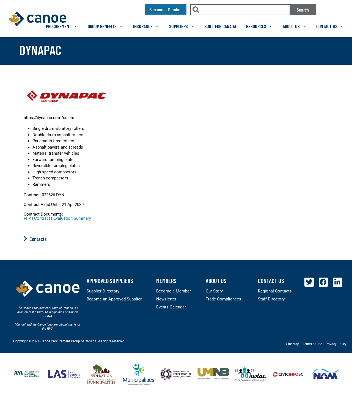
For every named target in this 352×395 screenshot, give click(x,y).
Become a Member (173, 291)
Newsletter (166, 299)
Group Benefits (102, 26)
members (166, 280)
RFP (27, 218)
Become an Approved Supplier (114, 299)
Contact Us (326, 26)
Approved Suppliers (110, 280)
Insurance (143, 26)
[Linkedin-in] (337, 282)
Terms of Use (312, 344)
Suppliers (178, 26)
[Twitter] (309, 282)
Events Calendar (171, 307)
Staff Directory (271, 299)
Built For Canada (220, 26)
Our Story (214, 291)
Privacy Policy (336, 344)
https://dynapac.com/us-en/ (49, 117)
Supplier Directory (103, 291)
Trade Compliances (223, 299)
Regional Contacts (275, 291)
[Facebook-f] (323, 282)
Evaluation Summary (72, 218)
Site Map (292, 344)
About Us (291, 26)
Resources (256, 26)
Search (303, 10)
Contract (42, 218)
